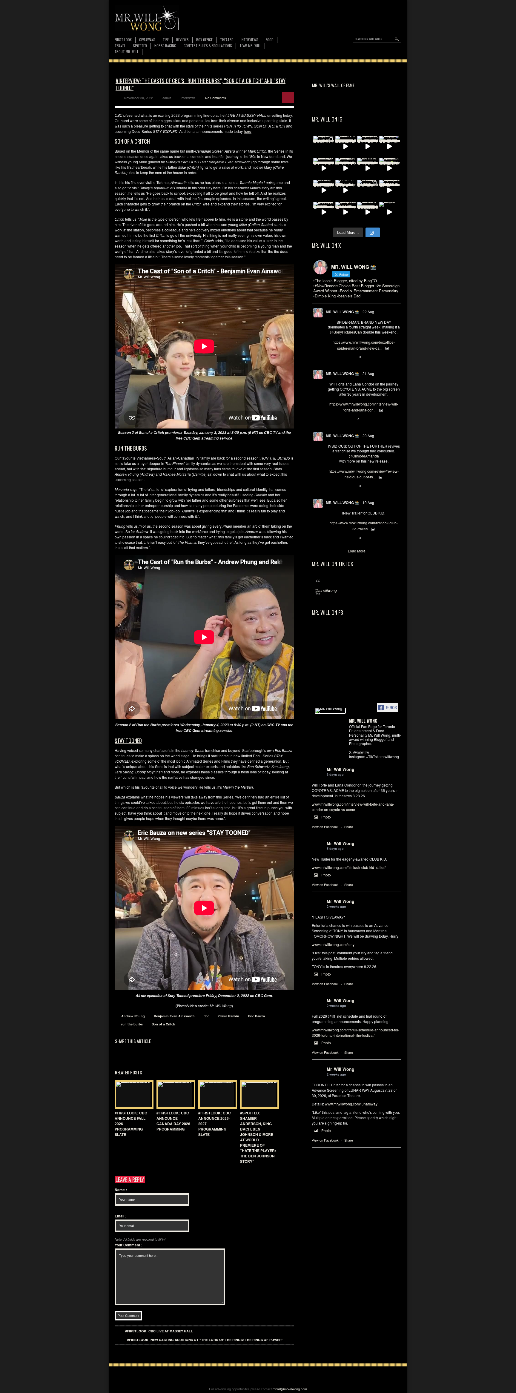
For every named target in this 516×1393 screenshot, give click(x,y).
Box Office (204, 39)
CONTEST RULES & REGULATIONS (208, 45)
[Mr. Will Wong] (330, 711)
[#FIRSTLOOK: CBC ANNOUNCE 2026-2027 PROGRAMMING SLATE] (216, 1094)
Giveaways (147, 39)
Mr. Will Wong (340, 769)
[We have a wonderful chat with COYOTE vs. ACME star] (367, 168)
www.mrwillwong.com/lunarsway (351, 1103)
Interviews (249, 39)
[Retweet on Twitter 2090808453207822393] (340, 419)
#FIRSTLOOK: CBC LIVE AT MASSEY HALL (159, 1331)
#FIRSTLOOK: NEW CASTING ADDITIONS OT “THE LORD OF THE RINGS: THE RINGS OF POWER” (205, 1339)
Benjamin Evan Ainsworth (174, 1016)
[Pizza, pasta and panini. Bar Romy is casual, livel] (345, 168)
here (247, 131)
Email (120, 1216)
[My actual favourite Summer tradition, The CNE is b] (389, 146)
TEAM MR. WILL (250, 45)
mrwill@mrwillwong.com (290, 1388)
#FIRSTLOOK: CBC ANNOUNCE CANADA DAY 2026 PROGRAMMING (173, 1121)
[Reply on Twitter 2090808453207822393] (330, 419)
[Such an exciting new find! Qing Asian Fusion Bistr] (389, 168)
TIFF (166, 39)
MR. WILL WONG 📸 (342, 311)
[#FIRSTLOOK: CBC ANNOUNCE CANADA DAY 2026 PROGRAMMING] (174, 1094)
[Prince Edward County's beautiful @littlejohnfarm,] (367, 190)
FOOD (270, 39)
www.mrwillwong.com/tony (333, 944)
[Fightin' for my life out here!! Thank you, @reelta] (323, 146)
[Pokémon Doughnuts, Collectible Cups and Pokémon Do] (345, 190)
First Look (123, 39)
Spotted (140, 45)
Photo (326, 816)
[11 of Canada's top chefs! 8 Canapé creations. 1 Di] (389, 190)
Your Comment (128, 1245)
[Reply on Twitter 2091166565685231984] (330, 357)
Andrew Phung (133, 1016)
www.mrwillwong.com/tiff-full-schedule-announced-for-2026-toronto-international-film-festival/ (355, 1032)
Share (348, 826)
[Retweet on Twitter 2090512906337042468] (340, 486)
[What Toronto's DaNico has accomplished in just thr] (345, 146)
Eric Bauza (256, 1016)
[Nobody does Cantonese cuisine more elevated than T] (323, 190)
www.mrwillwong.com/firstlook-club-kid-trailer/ (349, 867)
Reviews (182, 40)
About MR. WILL (127, 51)
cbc (206, 1016)
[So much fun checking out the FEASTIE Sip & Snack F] (367, 146)
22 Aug (368, 311)
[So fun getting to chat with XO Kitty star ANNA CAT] (323, 168)
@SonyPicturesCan (346, 331)
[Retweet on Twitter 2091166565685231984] (340, 357)
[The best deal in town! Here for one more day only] (323, 212)
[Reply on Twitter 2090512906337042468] (330, 486)
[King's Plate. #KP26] (389, 212)
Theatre (226, 39)
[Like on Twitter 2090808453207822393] (350, 419)
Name (121, 1189)
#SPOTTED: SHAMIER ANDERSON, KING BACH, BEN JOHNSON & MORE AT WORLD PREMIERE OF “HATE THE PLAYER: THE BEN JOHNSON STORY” (258, 1137)
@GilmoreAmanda (364, 455)
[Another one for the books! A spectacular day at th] (367, 212)
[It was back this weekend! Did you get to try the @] (345, 212)
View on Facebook (325, 826)
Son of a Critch (163, 1024)
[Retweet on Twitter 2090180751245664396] (340, 538)
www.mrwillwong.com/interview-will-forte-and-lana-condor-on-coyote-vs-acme (353, 806)
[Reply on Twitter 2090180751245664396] (330, 538)
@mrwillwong (326, 590)
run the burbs (132, 1024)
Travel (120, 45)
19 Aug (368, 502)
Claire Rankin (228, 1016)
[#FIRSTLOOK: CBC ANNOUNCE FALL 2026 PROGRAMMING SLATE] (132, 1094)
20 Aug (368, 435)
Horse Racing (165, 45)
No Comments (215, 97)
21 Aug (368, 373)
